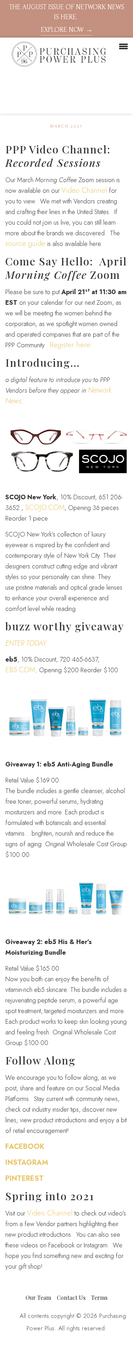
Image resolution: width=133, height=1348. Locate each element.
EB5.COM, (21, 670)
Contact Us (71, 1297)
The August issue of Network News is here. (66, 18)
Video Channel (84, 190)
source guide (25, 243)
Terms (99, 1297)
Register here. (71, 345)
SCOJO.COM (45, 507)
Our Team (38, 1297)
